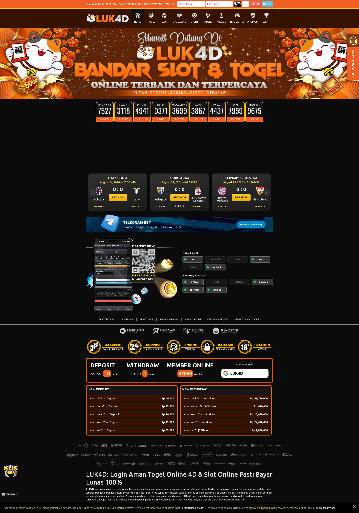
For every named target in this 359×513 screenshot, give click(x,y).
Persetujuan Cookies (193, 507)
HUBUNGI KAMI (193, 319)
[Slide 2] (171, 93)
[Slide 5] (179, 93)
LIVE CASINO (179, 22)
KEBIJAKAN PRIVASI (217, 319)
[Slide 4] (177, 93)
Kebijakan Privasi (325, 507)
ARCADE (221, 22)
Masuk (255, 4)
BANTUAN (127, 319)
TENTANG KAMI (107, 319)
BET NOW (118, 197)
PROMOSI (252, 22)
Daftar (267, 4)
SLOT (165, 22)
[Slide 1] (169, 93)
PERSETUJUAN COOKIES (247, 319)
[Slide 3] (174, 93)
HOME (137, 22)
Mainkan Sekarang (251, 224)
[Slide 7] (184, 93)
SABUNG (208, 22)
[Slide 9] (190, 93)
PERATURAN (146, 319)
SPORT (194, 22)
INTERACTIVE (237, 22)
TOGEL (151, 22)
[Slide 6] (182, 93)
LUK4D (90, 489)
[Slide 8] (187, 93)
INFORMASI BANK (169, 319)
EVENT (266, 22)
